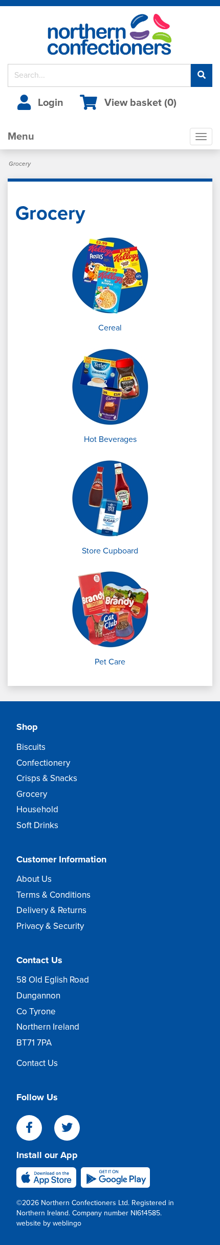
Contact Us (37, 1063)
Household (37, 809)
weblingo (67, 1223)
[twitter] (72, 1128)
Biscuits (31, 747)
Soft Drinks (37, 825)
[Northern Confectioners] (110, 35)
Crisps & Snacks (46, 778)
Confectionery (43, 763)
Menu (21, 136)
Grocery (31, 794)
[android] (115, 1176)
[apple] (48, 1176)
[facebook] (35, 1128)
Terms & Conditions (53, 895)
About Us (34, 879)
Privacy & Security (50, 926)
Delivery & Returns (51, 910)
